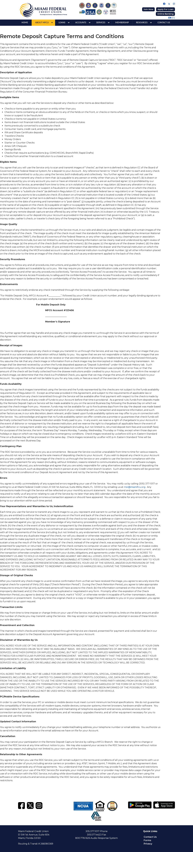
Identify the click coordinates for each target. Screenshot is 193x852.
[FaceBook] (21, 805)
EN (169, 17)
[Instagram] (174, 4)
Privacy (148, 843)
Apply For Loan (166, 9)
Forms (147, 840)
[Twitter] (169, 4)
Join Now (148, 9)
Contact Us (150, 837)
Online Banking (165, 14)
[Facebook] (164, 4)
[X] (30, 805)
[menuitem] (25, 23)
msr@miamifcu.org (134, 487)
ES (173, 17)
